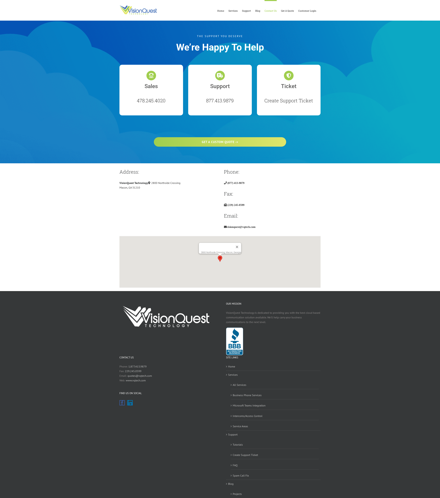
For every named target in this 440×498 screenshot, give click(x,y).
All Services (239, 385)
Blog (231, 483)
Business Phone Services (247, 395)
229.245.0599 (133, 371)
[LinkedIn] (130, 402)
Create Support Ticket (288, 100)
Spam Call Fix (241, 475)
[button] (220, 259)
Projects (237, 494)
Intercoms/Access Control (247, 416)
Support (233, 434)
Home (231, 366)
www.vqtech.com (136, 380)
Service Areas (240, 426)
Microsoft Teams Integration (249, 405)
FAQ (235, 465)
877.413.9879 (220, 100)
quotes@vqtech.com (140, 375)
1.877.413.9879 (137, 366)
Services (233, 374)
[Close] (237, 247)
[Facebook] (122, 402)
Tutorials (238, 444)
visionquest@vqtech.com (241, 226)
